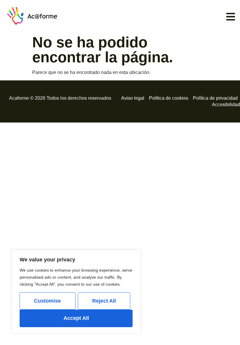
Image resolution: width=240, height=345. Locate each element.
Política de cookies (168, 98)
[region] (76, 291)
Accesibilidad (226, 104)
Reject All (104, 301)
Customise (47, 301)
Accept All (76, 318)
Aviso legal (132, 98)
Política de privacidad (215, 98)
